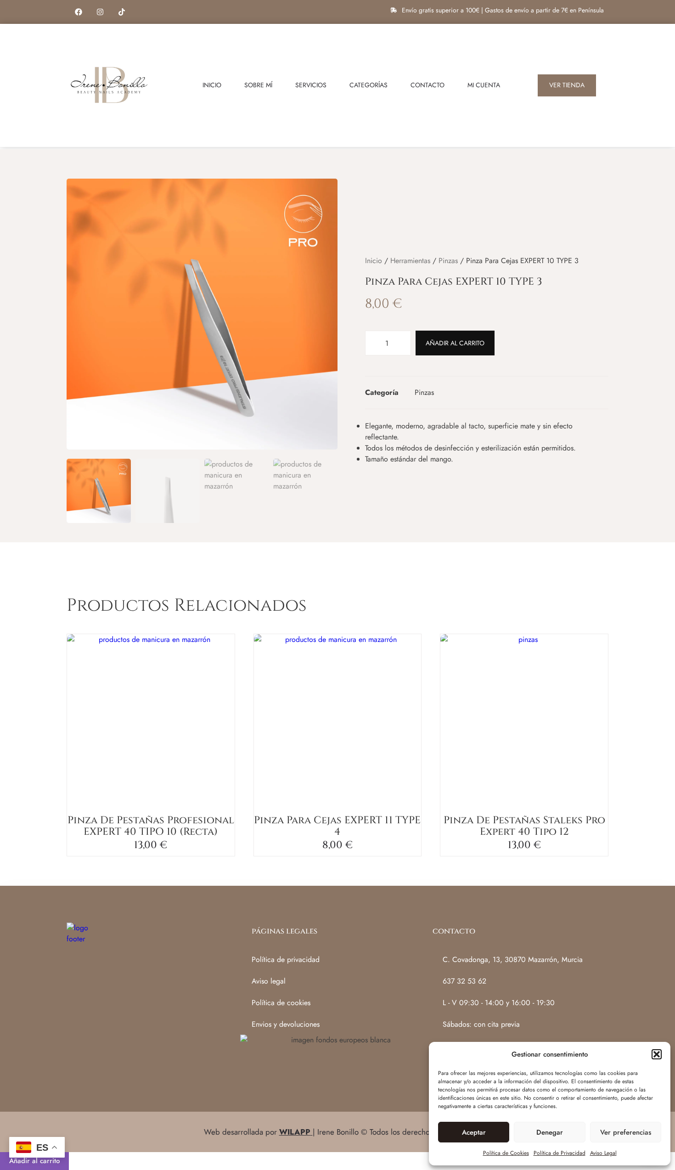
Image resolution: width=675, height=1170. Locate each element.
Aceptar (474, 1132)
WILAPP (294, 1131)
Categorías (368, 85)
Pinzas (448, 260)
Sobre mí (258, 85)
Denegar (549, 1132)
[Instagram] (100, 12)
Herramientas (410, 260)
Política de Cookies (506, 1153)
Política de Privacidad (559, 1153)
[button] (656, 1054)
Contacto (427, 85)
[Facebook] (78, 12)
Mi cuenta (483, 85)
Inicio (211, 85)
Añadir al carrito (455, 343)
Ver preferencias (625, 1132)
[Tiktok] (121, 12)
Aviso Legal (603, 1153)
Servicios (310, 85)
